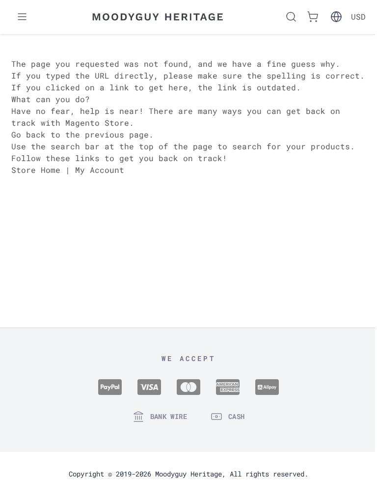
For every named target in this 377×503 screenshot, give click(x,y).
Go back (28, 134)
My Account (99, 170)
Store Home (35, 170)
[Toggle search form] (291, 17)
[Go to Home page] (157, 17)
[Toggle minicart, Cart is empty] (313, 17)
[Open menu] (22, 17)
